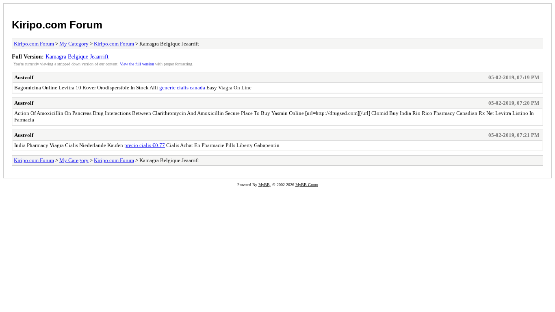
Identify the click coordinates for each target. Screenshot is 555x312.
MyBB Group (306, 184)
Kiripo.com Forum (57, 25)
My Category (74, 44)
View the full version (137, 64)
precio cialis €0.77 (144, 145)
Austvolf (23, 77)
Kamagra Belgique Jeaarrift (77, 56)
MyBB (264, 184)
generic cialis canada (182, 87)
